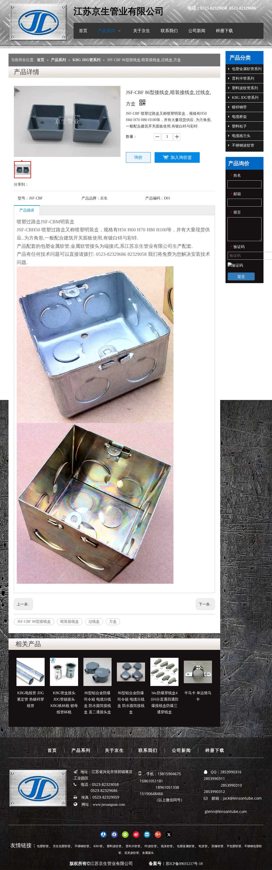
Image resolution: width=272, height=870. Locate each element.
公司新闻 (181, 750)
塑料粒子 (239, 126)
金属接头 (148, 852)
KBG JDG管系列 (244, 98)
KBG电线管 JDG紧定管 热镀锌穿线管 (30, 699)
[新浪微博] (136, 834)
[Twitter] (168, 834)
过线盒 (94, 622)
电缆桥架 (239, 117)
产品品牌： (91, 198)
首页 (52, 750)
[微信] (125, 834)
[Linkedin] (147, 834)
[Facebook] (114, 834)
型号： (23, 198)
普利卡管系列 (242, 78)
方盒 (113, 622)
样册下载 (214, 750)
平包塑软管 (234, 846)
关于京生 (114, 750)
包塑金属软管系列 (246, 69)
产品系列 (81, 750)
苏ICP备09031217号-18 (184, 864)
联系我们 (148, 750)
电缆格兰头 (240, 136)
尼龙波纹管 (131, 852)
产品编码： (154, 198)
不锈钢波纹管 (242, 145)
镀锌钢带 (239, 107)
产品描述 (26, 210)
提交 (241, 277)
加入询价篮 (181, 157)
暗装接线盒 (69, 622)
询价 (138, 157)
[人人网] (103, 834)
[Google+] (158, 834)
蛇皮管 (203, 846)
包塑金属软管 (185, 846)
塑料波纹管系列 (244, 88)
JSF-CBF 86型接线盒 (34, 622)
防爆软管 (217, 846)
